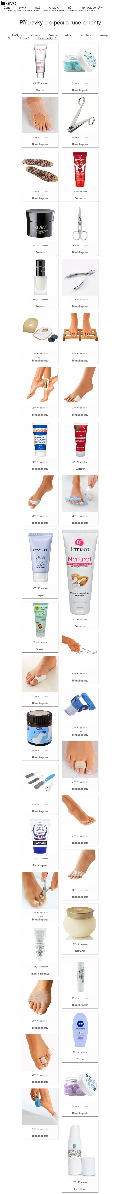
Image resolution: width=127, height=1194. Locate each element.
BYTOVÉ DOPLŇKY (93, 7)
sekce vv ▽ (23, 38)
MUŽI (38, 7)
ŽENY (7, 7)
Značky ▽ (17, 35)
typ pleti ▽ (86, 35)
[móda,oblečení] (10, 3)
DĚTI (71, 7)
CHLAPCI (54, 7)
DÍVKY (22, 7)
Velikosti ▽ (35, 35)
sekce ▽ (69, 35)
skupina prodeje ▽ (46, 38)
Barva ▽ (52, 35)
